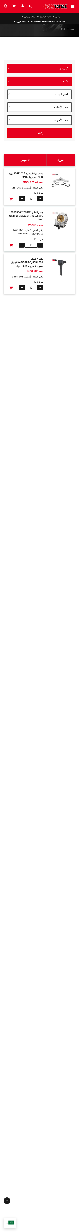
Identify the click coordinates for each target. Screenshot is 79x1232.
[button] (73, 6)
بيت (72, 28)
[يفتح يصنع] (54, 17)
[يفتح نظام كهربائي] (22, 17)
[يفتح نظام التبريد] (14, 22)
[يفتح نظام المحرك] (38, 17)
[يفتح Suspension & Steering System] (29, 22)
